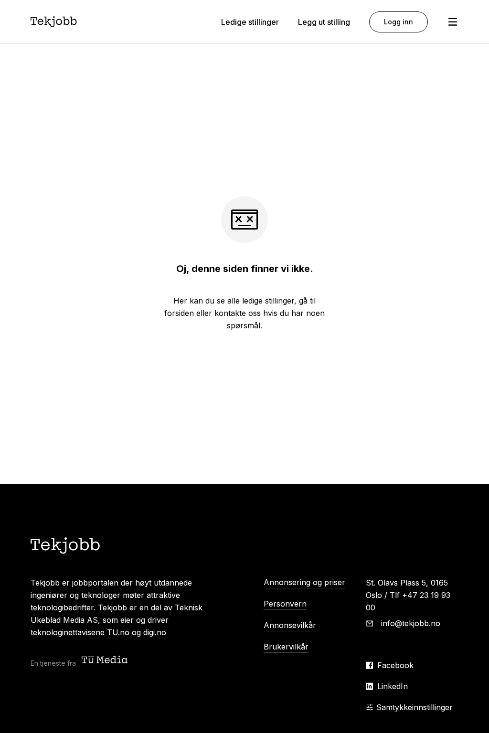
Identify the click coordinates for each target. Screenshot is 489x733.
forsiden (179, 313)
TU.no (118, 632)
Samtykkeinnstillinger (414, 707)
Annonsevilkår (290, 625)
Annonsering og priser (304, 582)
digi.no (154, 632)
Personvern (285, 603)
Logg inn (398, 22)
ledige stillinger (268, 300)
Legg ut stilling (324, 22)
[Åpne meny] (452, 22)
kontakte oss (237, 313)
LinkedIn (392, 686)
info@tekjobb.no (410, 623)
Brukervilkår (286, 646)
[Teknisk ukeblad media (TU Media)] (105, 661)
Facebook (395, 665)
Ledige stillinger (250, 22)
